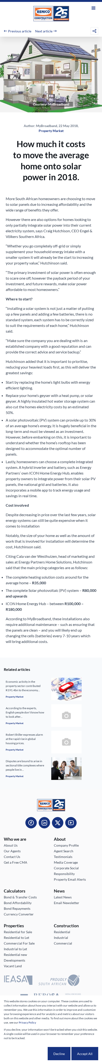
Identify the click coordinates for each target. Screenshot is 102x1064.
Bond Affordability (18, 903)
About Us (11, 845)
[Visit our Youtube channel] (71, 822)
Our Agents (12, 851)
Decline (59, 1054)
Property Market (51, 131)
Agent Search (63, 851)
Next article (43, 31)
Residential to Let (16, 938)
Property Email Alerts (70, 879)
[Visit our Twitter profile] (57, 822)
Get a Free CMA (15, 862)
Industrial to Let (15, 949)
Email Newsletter (66, 903)
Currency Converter (19, 914)
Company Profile (66, 845)
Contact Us (12, 857)
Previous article (19, 31)
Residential (62, 932)
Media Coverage (66, 862)
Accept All (85, 1054)
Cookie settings (30, 1054)
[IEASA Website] (18, 980)
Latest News (63, 897)
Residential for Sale (18, 932)
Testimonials (63, 857)
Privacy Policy (27, 1022)
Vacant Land (13, 966)
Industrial (61, 938)
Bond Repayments (17, 908)
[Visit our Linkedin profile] (44, 822)
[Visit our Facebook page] (31, 822)
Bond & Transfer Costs (20, 897)
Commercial (63, 943)
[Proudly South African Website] (59, 981)
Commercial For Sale (19, 943)
